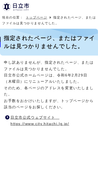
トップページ (36, 17)
